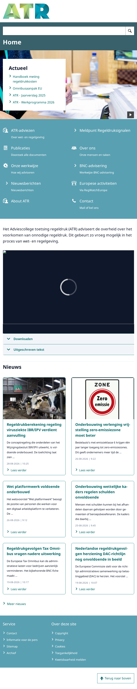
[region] (68, 292)
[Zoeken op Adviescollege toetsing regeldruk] (130, 31)
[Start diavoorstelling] (130, 114)
